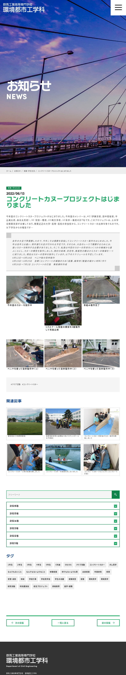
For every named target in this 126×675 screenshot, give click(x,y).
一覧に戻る (63, 622)
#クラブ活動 (16, 384)
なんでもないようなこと (35, 572)
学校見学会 (45, 579)
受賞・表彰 (12, 579)
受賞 (108, 572)
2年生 (19, 564)
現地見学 (92, 579)
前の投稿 (106, 622)
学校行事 (32, 579)
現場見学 (104, 579)
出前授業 (86, 572)
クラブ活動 (80, 564)
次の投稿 (19, 622)
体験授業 (53, 572)
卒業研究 (98, 572)
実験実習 (72, 579)
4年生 (38, 564)
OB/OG (68, 564)
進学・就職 (68, 586)
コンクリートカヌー (97, 564)
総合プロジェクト (41, 586)
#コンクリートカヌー (30, 384)
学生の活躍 (59, 579)
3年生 (29, 564)
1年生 (10, 564)
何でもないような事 (70, 572)
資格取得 (56, 586)
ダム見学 (113, 564)
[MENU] (118, 7)
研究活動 (11, 586)
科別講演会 (24, 586)
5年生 (48, 564)
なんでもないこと (15, 572)
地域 (22, 579)
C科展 (57, 564)
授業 (82, 579)
